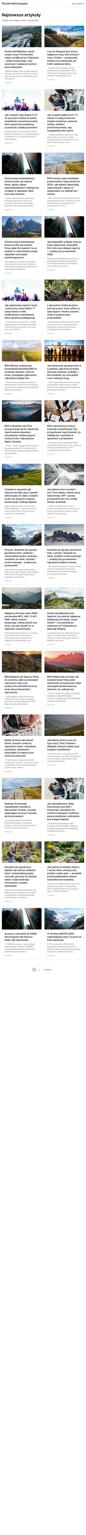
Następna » (48, 970)
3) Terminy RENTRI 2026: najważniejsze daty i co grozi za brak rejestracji (64, 936)
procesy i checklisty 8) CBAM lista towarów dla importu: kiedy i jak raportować (21, 936)
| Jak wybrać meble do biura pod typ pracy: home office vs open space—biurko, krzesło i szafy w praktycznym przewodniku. (63, 311)
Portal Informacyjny (15, 3)
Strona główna (78, 3)
